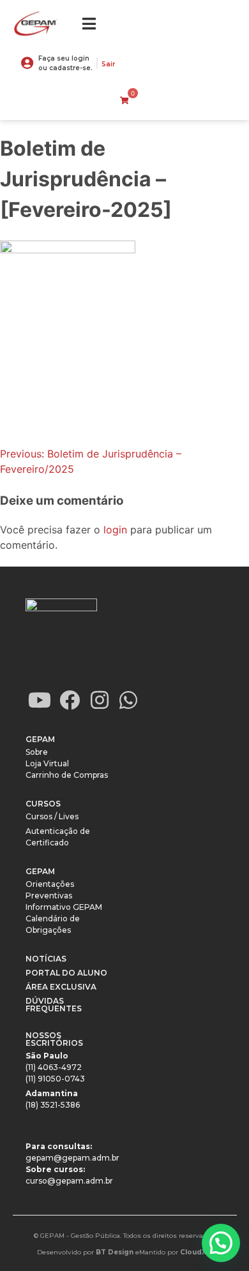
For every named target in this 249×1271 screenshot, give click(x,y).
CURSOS (43, 803)
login (115, 529)
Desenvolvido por (85, 1252)
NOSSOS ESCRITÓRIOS (54, 1039)
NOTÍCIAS (46, 958)
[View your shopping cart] (124, 101)
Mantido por (176, 1252)
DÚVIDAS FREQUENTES (54, 1004)
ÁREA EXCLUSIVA (61, 987)
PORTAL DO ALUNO (66, 972)
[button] (221, 1243)
